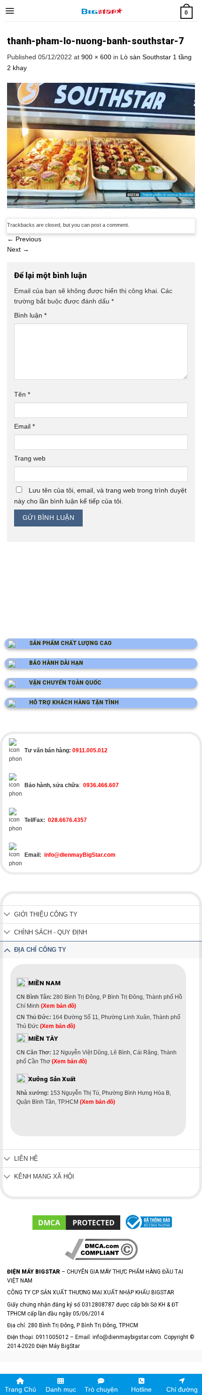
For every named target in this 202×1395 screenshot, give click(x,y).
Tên (22, 394)
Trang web (30, 458)
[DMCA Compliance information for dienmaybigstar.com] (101, 1249)
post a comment (109, 225)
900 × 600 (96, 57)
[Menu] (10, 11)
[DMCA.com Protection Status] (76, 1222)
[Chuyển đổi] (7, 915)
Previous (24, 239)
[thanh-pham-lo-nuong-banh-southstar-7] (101, 145)
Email (24, 426)
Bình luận (30, 315)
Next (18, 249)
